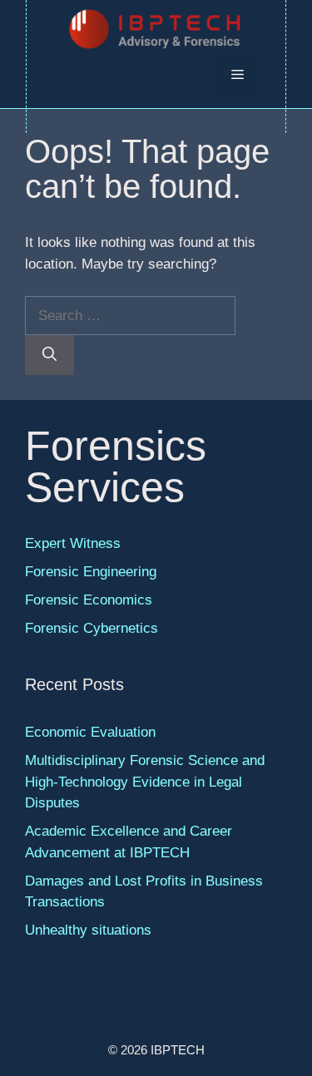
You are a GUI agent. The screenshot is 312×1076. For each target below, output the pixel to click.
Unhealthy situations (88, 930)
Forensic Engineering (90, 572)
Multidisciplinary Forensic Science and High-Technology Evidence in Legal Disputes (145, 782)
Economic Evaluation (90, 732)
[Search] (49, 355)
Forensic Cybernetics (91, 628)
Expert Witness (73, 543)
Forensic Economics (88, 600)
